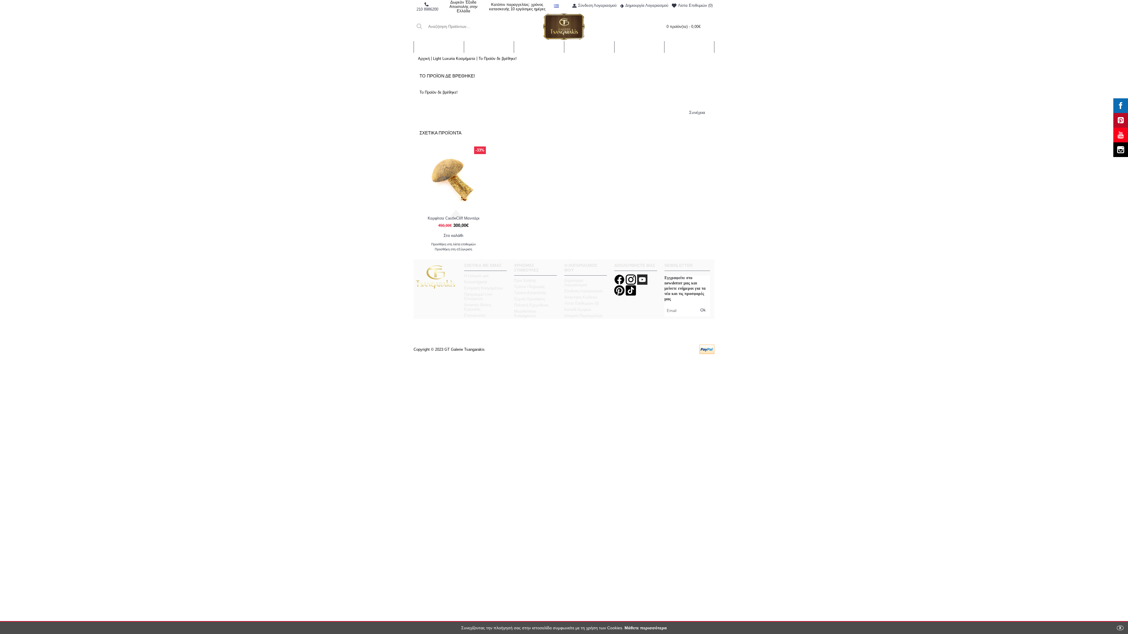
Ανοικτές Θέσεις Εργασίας (477, 307)
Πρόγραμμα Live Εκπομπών (478, 296)
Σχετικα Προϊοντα (440, 132)
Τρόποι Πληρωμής (529, 286)
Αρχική (424, 58)
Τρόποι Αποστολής (530, 293)
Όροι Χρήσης (525, 280)
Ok (703, 310)
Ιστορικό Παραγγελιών (583, 315)
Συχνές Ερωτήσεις (529, 299)
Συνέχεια (697, 112)
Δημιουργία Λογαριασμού (575, 282)
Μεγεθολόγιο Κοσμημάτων (525, 313)
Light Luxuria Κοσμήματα (454, 58)
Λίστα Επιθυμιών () (581, 303)
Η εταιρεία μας (476, 276)
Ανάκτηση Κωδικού (580, 297)
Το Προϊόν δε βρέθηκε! (498, 58)
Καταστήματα (475, 282)
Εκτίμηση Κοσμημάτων (483, 288)
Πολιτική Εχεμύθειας (531, 305)
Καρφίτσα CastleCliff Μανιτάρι (453, 218)
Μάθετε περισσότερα (646, 627)
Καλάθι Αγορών (577, 309)
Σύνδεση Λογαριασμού (583, 291)
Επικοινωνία (475, 315)
